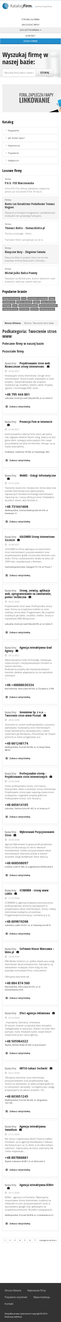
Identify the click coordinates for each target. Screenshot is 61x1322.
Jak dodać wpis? (30, 24)
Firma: (27, 185)
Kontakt (30, 36)
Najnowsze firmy (36, 1290)
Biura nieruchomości (48, 306)
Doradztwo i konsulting (37, 298)
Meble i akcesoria (24, 302)
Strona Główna (31, 19)
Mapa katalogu (41, 1297)
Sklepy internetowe (11, 298)
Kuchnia (34, 309)
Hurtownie (24, 309)
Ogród (36, 302)
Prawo (51, 298)
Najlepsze (13, 160)
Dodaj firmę (30, 41)
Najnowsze (14, 145)
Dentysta (6, 306)
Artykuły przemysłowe (28, 306)
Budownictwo (8, 302)
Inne (24, 298)
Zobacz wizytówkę (19, 406)
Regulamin (13, 130)
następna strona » (48, 1240)
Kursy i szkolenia (48, 302)
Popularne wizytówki (16, 1297)
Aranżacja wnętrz (47, 309)
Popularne (13, 153)
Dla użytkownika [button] (30, 30)
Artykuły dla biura (10, 309)
